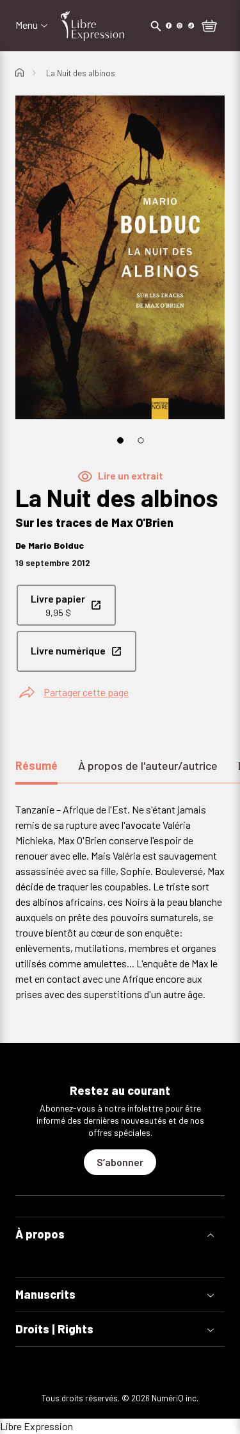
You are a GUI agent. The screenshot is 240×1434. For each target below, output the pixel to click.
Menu (26, 25)
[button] (120, 1234)
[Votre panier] (209, 27)
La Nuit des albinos (80, 73)
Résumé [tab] (36, 765)
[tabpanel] (120, 902)
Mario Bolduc (56, 545)
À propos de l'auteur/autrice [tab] (148, 765)
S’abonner (120, 1162)
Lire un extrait (130, 475)
